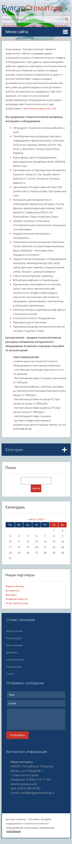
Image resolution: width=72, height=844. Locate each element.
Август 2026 (36, 519)
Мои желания (14, 645)
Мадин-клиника (14, 586)
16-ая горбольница (16, 603)
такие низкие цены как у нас (39, 108)
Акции (10, 463)
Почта (10, 673)
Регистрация (14, 638)
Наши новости (15, 659)
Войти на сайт (14, 631)
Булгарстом (12, 590)
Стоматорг (32, 8)
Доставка (11, 652)
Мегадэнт (11, 594)
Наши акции (13, 666)
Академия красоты (16, 599)
